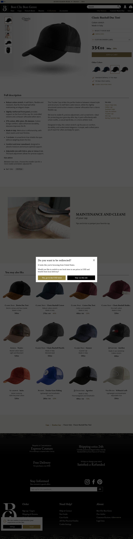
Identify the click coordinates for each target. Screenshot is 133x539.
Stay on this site (81, 278)
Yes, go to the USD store (52, 278)
